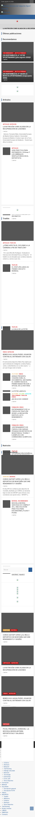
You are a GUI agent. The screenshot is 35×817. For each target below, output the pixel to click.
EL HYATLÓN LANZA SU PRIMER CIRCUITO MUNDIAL (20, 269)
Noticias (6, 724)
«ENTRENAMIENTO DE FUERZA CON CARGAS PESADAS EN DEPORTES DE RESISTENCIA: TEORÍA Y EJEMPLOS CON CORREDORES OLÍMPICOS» (22, 432)
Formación (15, 407)
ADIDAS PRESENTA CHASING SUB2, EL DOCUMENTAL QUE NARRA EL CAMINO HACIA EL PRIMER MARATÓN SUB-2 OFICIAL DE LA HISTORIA (21, 381)
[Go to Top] (32, 808)
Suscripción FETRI (9, 790)
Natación (28, 394)
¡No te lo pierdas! (20, 53)
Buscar (30, 570)
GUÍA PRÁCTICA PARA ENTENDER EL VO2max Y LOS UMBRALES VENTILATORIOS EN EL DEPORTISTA (21, 154)
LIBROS (4, 810)
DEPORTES (5, 794)
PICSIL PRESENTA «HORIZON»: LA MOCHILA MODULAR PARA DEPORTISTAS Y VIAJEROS (16, 731)
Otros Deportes (8, 780)
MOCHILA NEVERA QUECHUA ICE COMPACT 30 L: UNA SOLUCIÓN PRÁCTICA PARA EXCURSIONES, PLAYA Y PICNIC (21, 508)
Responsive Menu (32, 1)
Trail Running (16, 395)
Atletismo (15, 374)
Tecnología (7, 775)
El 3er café (7, 779)
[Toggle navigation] (3, 17)
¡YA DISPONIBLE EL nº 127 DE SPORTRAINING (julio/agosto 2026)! (17, 56)
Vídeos (5, 352)
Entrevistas (7, 777)
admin (5, 59)
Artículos (6, 124)
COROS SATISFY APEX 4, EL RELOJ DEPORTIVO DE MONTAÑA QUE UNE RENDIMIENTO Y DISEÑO (16, 481)
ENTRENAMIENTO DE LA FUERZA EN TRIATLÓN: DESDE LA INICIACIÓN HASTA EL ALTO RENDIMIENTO (21, 413)
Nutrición (13, 124)
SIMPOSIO (5, 812)
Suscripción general (10, 788)
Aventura (6, 476)
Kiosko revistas (6, 808)
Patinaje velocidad (9, 771)
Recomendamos (8, 53)
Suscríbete (5, 786)
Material (12, 476)
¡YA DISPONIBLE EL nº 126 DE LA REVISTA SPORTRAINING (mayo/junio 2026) (17, 76)
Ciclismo (22, 394)
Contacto (5, 814)
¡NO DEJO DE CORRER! (20, 399)
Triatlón (13, 243)
